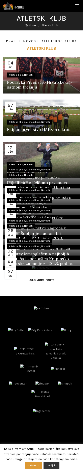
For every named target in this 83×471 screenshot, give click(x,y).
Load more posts (41, 280)
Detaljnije (51, 465)
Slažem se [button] (33, 465)
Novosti (28, 74)
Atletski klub (16, 74)
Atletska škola (17, 122)
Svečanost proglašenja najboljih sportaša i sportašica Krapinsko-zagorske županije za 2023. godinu (40, 258)
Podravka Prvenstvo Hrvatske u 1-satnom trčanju (40, 85)
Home (32, 25)
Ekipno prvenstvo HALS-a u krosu (40, 129)
